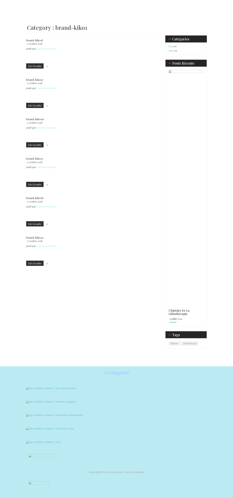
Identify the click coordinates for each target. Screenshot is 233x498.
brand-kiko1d (34, 119)
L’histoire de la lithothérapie (179, 312)
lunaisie (173, 322)
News (171, 51)
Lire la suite (35, 66)
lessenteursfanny (46, 48)
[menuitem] (56, 9)
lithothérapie (190, 343)
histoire (174, 343)
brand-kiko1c (34, 158)
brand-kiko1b (34, 198)
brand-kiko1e (34, 79)
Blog (171, 46)
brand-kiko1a (34, 237)
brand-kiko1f (34, 40)
